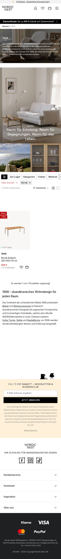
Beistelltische (33, 320)
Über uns (9, 507)
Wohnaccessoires (22, 306)
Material (53, 177)
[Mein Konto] (35, 8)
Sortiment (9, 485)
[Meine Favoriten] (42, 8)
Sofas (5, 320)
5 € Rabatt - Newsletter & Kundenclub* (33, 2)
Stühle (19, 320)
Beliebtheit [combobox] (41, 188)
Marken (5, 26)
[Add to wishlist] (21, 267)
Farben (41, 177)
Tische (12, 320)
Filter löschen (7, 182)
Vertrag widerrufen (30, 430)
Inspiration (9, 496)
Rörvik (24, 182)
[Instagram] (30, 460)
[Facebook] (22, 460)
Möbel (5, 306)
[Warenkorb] (49, 8)
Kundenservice (12, 474)
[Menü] (56, 8)
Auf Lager (15, 177)
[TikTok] (39, 460)
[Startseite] (8, 8)
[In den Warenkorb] (27, 267)
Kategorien (29, 177)
